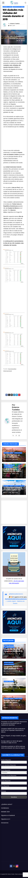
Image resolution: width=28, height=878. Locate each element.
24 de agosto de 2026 (11, 705)
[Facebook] (16, 435)
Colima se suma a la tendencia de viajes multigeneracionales (13, 471)
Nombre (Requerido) (6, 759)
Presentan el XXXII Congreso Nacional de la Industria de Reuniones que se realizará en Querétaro (14, 723)
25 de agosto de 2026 (11, 653)
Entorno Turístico (15, 23)
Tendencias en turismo (19, 6)
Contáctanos (5, 808)
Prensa (16, 459)
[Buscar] (25, 2)
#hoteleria (14, 599)
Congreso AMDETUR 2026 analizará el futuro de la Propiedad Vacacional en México (13, 730)
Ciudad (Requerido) (5, 780)
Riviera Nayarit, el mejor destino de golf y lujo (14, 685)
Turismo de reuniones (9, 647)
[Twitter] (13, 435)
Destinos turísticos (8, 681)
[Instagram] (19, 435)
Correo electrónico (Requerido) (8, 765)
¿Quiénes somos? (6, 804)
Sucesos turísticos (8, 645)
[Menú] (3, 2)
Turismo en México (8, 467)
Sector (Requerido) (5, 770)
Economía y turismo (7, 6)
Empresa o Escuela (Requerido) (8, 775)
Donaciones (4, 823)
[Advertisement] (14, 139)
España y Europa (18, 452)
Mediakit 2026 (5, 811)
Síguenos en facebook (8, 815)
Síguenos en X (5, 819)
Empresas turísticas (19, 485)
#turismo (8, 599)
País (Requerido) (5, 786)
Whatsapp (3, 791)
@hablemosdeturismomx (16, 594)
